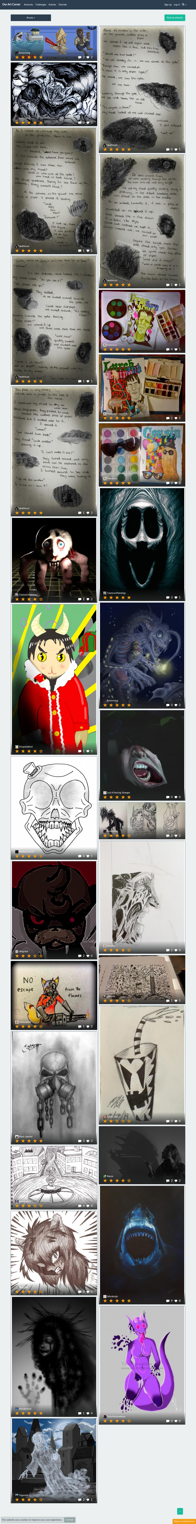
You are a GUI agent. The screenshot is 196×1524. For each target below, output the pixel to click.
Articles (52, 5)
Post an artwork (175, 18)
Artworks (28, 5)
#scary (30, 18)
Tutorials (62, 5)
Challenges (40, 5)
